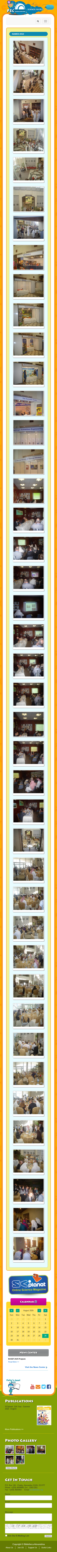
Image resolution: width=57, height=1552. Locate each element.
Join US (20, 1548)
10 (18, 1327)
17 (18, 1332)
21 (39, 1332)
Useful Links (46, 1548)
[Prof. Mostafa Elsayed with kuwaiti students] (28, 1220)
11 (23, 1327)
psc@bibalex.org (36, 1490)
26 (28, 1336)
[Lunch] (28, 841)
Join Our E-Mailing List (18, 1536)
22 (45, 1332)
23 (12, 1336)
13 (34, 1327)
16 (12, 1332)
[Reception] (28, 140)
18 (23, 1332)
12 (28, 1327)
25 (23, 1336)
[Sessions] (28, 491)
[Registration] (28, 53)
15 (45, 1327)
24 (18, 1336)
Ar (46, 7)
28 (39, 1336)
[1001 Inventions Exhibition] (10, 1450)
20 (34, 1332)
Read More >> (13, 1362)
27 (34, 1336)
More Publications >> (14, 1429)
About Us (9, 1548)
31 (18, 1340)
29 (45, 1336)
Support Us (32, 1548)
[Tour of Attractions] (28, 1191)
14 (39, 1327)
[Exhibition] (28, 257)
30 (12, 1340)
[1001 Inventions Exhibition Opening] (31, 1450)
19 (28, 1332)
